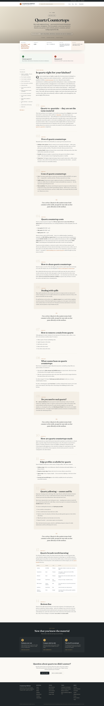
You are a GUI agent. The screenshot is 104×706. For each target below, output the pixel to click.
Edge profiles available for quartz (25, 99)
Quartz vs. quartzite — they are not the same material (26, 74)
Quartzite (59, 115)
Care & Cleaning (52, 690)
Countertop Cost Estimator (66, 687)
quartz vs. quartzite (40, 126)
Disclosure (82, 0)
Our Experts (76, 690)
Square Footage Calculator (66, 688)
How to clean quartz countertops (26, 83)
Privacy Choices (76, 697)
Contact (75, 692)
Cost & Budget (51, 692)
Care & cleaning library (57, 673)
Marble (37, 690)
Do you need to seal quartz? (25, 93)
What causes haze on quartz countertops (25, 91)
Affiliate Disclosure (77, 694)
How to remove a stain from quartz (25, 88)
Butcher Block (38, 694)
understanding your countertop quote (55, 250)
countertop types (49, 80)
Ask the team (45, 673)
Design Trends (51, 694)
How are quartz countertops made (25, 96)
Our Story (75, 687)
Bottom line (22, 106)
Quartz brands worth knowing (26, 104)
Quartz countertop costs (25, 81)
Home (50, 12)
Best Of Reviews (52, 687)
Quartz (37, 687)
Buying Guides (51, 688)
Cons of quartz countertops (25, 79)
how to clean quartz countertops (66, 268)
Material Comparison (65, 690)
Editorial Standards (74, 0)
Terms (75, 699)
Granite (37, 688)
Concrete (38, 696)
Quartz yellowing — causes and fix (26, 102)
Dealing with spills (23, 85)
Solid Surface (38, 697)
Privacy (79, 0)
